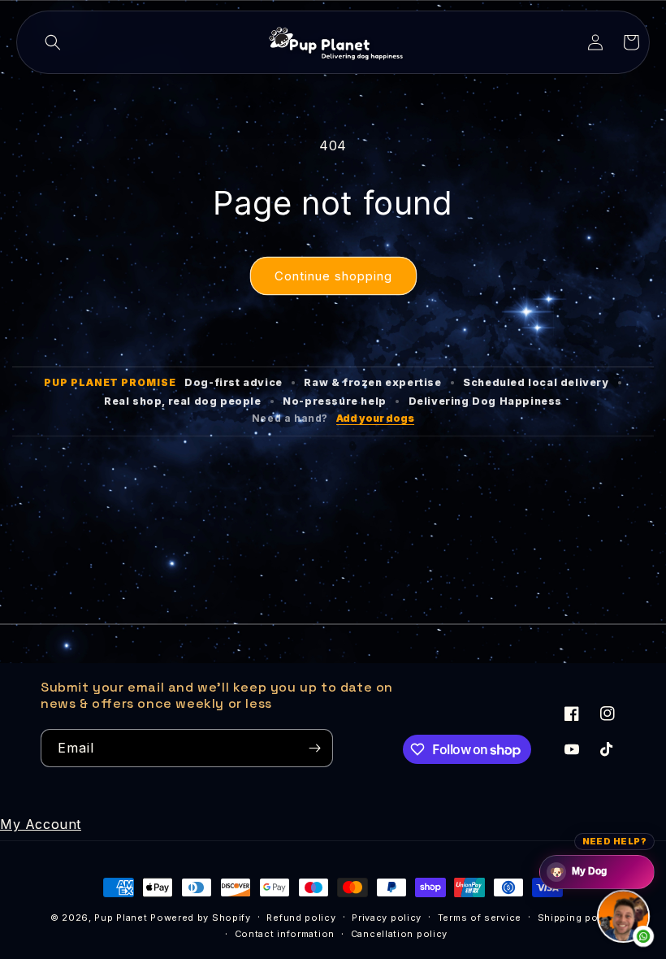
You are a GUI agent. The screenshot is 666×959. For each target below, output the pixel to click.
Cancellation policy (399, 933)
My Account (40, 824)
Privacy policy (387, 917)
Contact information (285, 933)
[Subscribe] (314, 748)
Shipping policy (577, 917)
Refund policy (300, 917)
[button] (53, 42)
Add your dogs (375, 418)
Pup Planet (120, 917)
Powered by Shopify (200, 917)
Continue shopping (333, 276)
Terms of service (479, 917)
